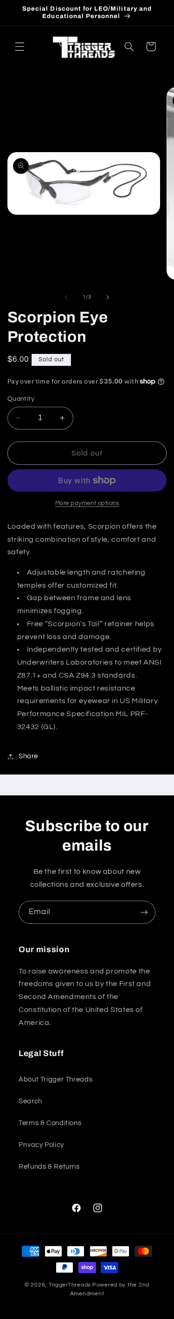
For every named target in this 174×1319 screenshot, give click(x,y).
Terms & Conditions (50, 1123)
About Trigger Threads (55, 1079)
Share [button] (28, 756)
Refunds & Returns (49, 1166)
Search (30, 1101)
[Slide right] (108, 297)
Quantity (20, 399)
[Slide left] (66, 297)
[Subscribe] (144, 912)
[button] (19, 46)
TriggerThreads (70, 1284)
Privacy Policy (41, 1144)
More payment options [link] (87, 503)
